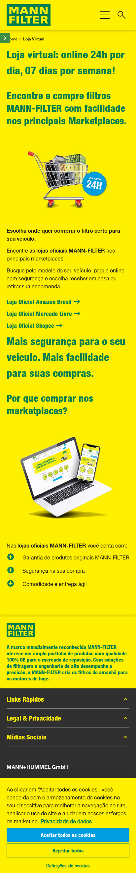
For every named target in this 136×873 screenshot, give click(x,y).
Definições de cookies (68, 865)
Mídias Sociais (26, 737)
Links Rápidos (25, 699)
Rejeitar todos (68, 850)
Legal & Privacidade (34, 718)
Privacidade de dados (66, 821)
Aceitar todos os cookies (68, 835)
